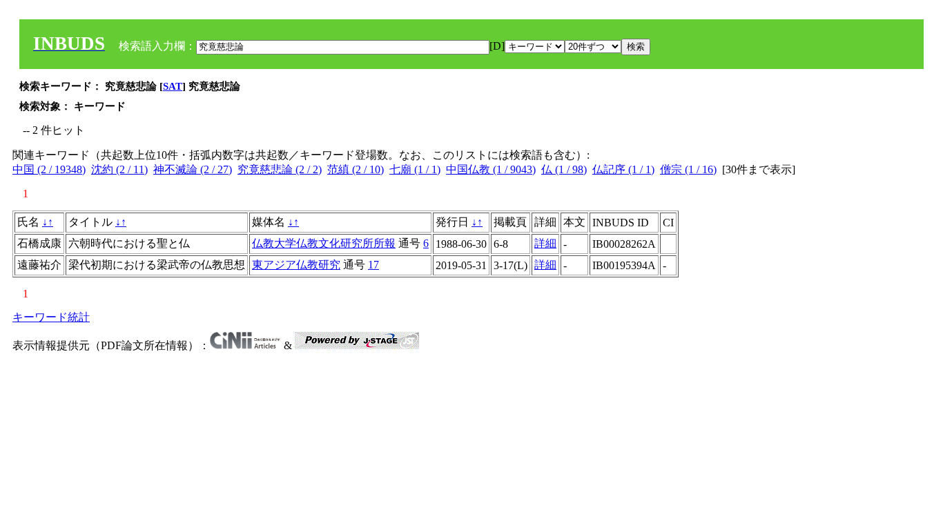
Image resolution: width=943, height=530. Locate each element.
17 (373, 265)
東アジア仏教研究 (296, 265)
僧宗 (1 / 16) (688, 169)
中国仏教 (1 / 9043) (491, 169)
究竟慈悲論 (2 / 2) (279, 169)
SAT (172, 86)
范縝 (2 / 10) (355, 169)
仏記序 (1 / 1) (623, 169)
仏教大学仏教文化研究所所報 (324, 243)
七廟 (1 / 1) (414, 169)
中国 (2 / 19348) (49, 169)
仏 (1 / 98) (564, 169)
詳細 (545, 243)
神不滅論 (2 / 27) (192, 169)
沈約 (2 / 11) (119, 169)
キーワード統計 (51, 317)
